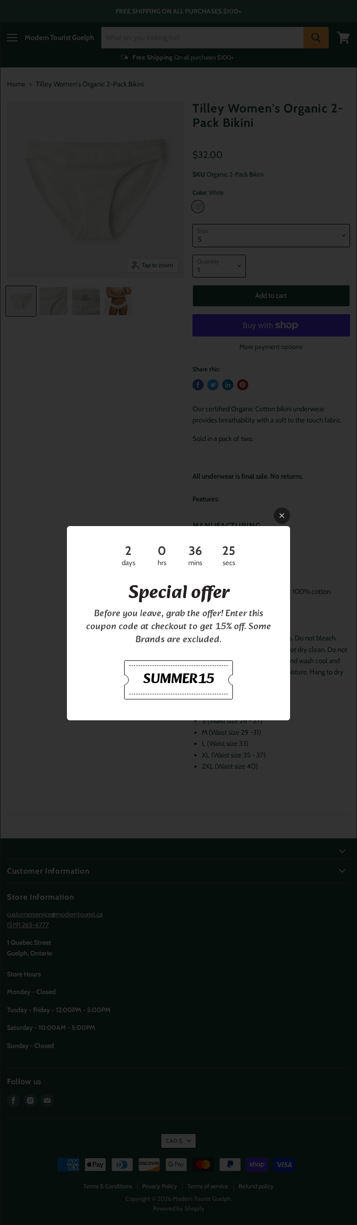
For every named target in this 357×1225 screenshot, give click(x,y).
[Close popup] (282, 515)
